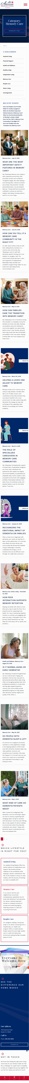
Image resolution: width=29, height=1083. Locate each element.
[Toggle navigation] (25, 5)
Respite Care (8, 919)
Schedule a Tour (14, 30)
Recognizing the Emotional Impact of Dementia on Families (14, 530)
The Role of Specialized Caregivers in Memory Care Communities (10, 456)
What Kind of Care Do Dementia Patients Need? (14, 806)
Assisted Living (7, 56)
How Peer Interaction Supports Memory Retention (14, 600)
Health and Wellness (9, 65)
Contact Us (14, 1044)
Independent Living (8, 74)
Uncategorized (7, 93)
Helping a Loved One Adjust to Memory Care (14, 383)
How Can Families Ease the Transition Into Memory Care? (13, 313)
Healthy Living (7, 70)
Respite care (6, 83)
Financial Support (8, 61)
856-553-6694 (9, 1039)
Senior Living (7, 88)
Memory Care (7, 79)
